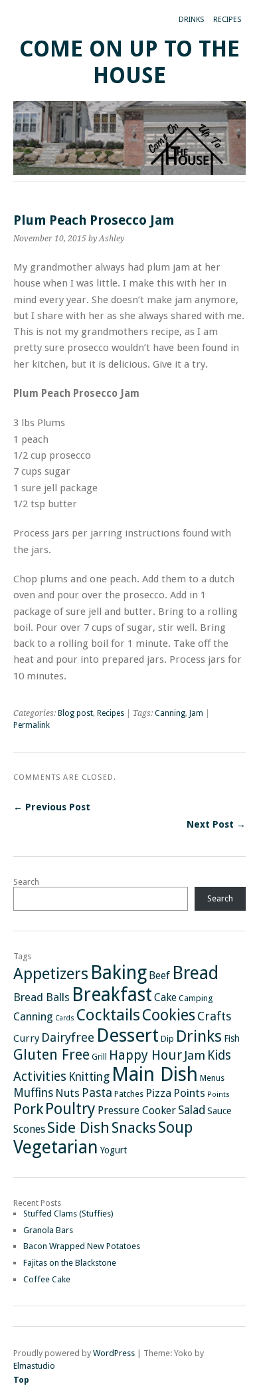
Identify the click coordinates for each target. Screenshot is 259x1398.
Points (189, 1093)
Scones (29, 1129)
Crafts (214, 1016)
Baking (118, 972)
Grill (99, 1057)
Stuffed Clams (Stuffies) (68, 1214)
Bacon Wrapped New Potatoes (81, 1246)
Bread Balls (41, 997)
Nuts (67, 1093)
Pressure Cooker (137, 1110)
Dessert (127, 1035)
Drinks (191, 19)
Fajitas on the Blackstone (69, 1263)
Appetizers (50, 974)
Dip (167, 1039)
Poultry (70, 1109)
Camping (196, 998)
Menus (212, 1078)
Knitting (89, 1077)
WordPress (114, 1353)
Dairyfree (67, 1037)
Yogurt (113, 1150)
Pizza (158, 1093)
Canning (170, 713)
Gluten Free (51, 1054)
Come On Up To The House (129, 62)
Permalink (31, 725)
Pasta (97, 1093)
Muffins (33, 1093)
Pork (28, 1108)
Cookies (168, 1015)
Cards (64, 1018)
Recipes (227, 19)
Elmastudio (34, 1366)
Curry (26, 1038)
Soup (175, 1127)
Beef (159, 975)
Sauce (219, 1111)
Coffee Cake (46, 1279)
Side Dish (78, 1127)
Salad (191, 1110)
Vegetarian (55, 1147)
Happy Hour (145, 1055)
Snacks (134, 1127)
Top (21, 1380)
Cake (165, 997)
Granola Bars (48, 1230)
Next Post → (216, 824)
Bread (195, 973)
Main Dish (155, 1074)
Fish (232, 1038)
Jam (196, 713)
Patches (128, 1094)
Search (26, 882)
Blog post (75, 713)
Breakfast (112, 995)
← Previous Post (51, 807)
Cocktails (108, 1015)
